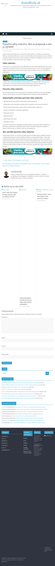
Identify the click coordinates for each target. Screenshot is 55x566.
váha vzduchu (47, 49)
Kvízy (3, 438)
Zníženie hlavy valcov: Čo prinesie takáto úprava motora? (29, 411)
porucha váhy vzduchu (39, 49)
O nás (24, 440)
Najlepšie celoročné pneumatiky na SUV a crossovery (14, 387)
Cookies (25, 445)
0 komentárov (21, 49)
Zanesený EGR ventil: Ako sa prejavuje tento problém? (24, 416)
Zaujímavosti (5, 450)
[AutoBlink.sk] (3, 33)
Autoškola (4, 436)
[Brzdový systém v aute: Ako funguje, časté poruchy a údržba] (45, 190)
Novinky (3, 440)
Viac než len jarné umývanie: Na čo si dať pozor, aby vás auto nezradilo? (19, 396)
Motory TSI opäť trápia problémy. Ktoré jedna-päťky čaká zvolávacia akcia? (27, 422)
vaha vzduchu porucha (7, 51)
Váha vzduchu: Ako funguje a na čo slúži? (15, 160)
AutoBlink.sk (30, 2)
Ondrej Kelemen (6, 420)
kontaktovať (36, 445)
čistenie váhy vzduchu (30, 49)
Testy (3, 447)
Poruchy (5, 41)
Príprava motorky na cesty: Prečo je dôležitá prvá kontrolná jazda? (17, 393)
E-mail (4, 346)
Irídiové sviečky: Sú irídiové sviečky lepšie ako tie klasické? (29, 418)
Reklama (25, 443)
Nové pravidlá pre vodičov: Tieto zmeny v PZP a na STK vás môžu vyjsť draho (20, 385)
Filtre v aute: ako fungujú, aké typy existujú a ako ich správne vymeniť (10, 194)
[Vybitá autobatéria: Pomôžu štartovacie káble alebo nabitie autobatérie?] (27, 190)
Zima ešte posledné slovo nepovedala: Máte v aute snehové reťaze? (18, 398)
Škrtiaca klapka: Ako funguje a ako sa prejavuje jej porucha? (28, 413)
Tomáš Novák (13, 49)
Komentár (5, 317)
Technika (4, 445)
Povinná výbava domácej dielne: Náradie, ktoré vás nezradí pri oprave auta (20, 391)
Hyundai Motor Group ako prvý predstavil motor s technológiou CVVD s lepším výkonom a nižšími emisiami (26, 165)
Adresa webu (5, 354)
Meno (4, 338)
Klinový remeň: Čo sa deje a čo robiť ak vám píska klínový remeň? (29, 407)
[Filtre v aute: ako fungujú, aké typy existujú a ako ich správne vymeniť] (5, 190)
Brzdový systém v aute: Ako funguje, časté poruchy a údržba (44, 196)
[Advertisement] (27, 21)
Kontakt (25, 438)
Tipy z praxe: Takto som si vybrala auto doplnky (13, 389)
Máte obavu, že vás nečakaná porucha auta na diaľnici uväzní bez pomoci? (19, 382)
